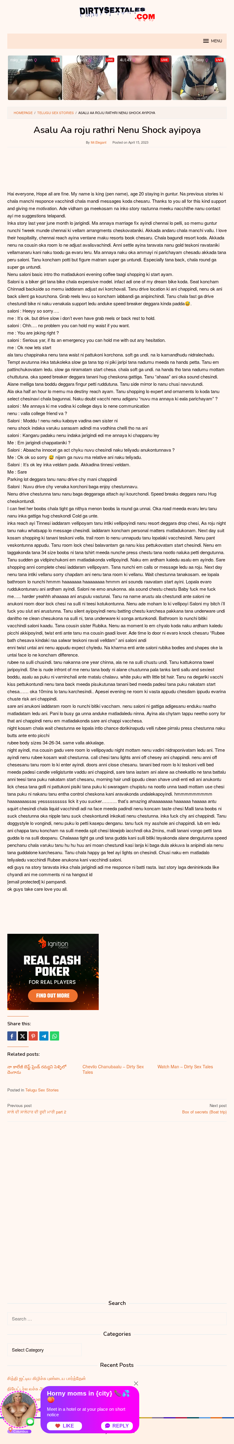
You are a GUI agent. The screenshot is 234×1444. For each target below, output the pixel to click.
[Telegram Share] (43, 1036)
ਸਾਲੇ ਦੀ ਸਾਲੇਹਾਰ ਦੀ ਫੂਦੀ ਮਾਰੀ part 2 (36, 1108)
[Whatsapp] (54, 1036)
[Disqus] (117, 1204)
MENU (216, 41)
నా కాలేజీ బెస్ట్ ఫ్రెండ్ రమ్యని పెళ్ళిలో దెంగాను (36, 1069)
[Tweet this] (22, 1036)
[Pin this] (33, 1036)
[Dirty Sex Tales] (117, 13)
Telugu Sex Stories (42, 1090)
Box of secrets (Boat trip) (204, 1108)
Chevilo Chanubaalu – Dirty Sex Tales (113, 1069)
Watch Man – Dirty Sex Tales (185, 1066)
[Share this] (11, 1036)
